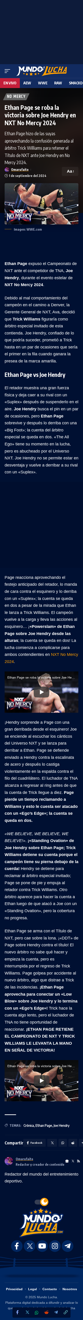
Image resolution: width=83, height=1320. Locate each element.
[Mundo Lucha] (41, 71)
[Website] (67, 1161)
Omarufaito (20, 169)
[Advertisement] (41, 31)
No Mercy (16, 96)
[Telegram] (56, 1312)
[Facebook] (17, 1312)
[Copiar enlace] (66, 1312)
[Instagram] (55, 1246)
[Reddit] (46, 1312)
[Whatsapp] (37, 1312)
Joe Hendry (61, 1125)
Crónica (29, 1125)
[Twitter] (27, 1312)
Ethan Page (44, 1125)
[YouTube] (42, 1246)
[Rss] (78, 1161)
